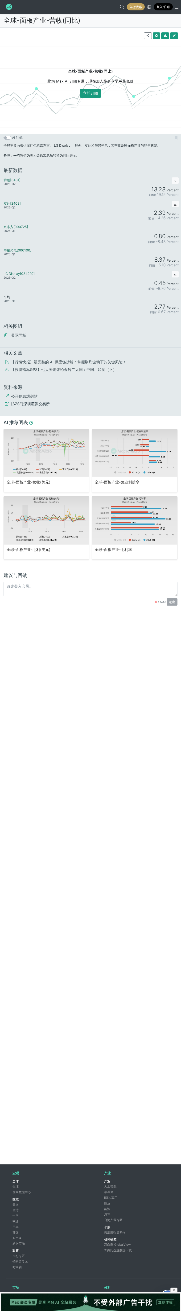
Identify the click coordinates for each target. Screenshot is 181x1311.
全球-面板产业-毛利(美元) (28, 549)
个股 (107, 1227)
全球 (15, 1181)
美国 (15, 1204)
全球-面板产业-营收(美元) (28, 482)
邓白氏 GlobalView (117, 1244)
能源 (107, 1209)
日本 (15, 1227)
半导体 (108, 1192)
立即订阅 (90, 93)
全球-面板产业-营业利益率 (117, 482)
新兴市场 (18, 1243)
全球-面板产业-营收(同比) (42, 20)
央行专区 (18, 1256)
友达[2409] (12, 203)
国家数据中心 (21, 1192)
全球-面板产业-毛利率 (113, 549)
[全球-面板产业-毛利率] (134, 520)
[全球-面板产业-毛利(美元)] (46, 520)
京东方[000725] (16, 227)
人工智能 (110, 1186)
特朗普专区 (20, 1261)
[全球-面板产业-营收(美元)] (46, 453)
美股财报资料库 (115, 1232)
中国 (15, 1215)
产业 (107, 1181)
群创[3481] (12, 180)
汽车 (107, 1214)
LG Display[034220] (19, 274)
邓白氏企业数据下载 (118, 1250)
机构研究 (110, 1239)
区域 (15, 1199)
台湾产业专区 (113, 1220)
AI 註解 (17, 138)
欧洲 (15, 1221)
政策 (15, 1250)
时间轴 (17, 1267)
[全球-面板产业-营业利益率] (134, 453)
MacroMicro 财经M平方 (8, 7)
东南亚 (17, 1238)
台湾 (15, 1210)
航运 (107, 1203)
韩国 (15, 1232)
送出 (172, 602)
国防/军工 (111, 1198)
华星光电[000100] (17, 250)
